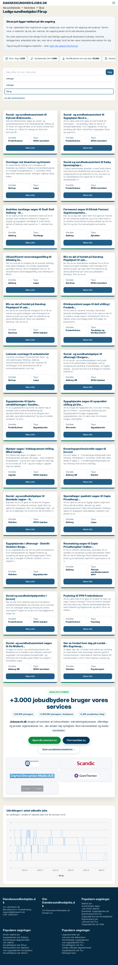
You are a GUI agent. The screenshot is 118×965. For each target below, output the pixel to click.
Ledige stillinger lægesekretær (76, 947)
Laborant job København (73, 937)
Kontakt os (47, 913)
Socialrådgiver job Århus (14, 945)
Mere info (30, 148)
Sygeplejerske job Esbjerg (15, 937)
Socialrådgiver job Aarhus (15, 953)
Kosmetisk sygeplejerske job (95, 911)
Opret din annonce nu (44, 740)
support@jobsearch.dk (14, 912)
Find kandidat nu (76, 740)
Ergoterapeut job (90, 919)
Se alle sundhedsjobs (14, 98)
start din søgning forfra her (64, 46)
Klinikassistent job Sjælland (16, 947)
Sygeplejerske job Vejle (93, 924)
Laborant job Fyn (90, 921)
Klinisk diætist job (11, 934)
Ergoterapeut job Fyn (92, 914)
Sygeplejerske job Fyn (72, 950)
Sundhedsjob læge (91, 906)
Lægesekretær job (71, 934)
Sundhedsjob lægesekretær (16, 940)
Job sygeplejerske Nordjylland (17, 950)
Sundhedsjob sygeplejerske (75, 940)
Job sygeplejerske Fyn (73, 942)
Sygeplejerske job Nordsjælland (97, 916)
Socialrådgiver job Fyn (72, 945)
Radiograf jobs (69, 953)
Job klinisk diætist (90, 908)
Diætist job (87, 903)
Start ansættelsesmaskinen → (59, 749)
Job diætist (8, 942)
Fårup (9, 91)
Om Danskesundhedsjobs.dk (56, 910)
